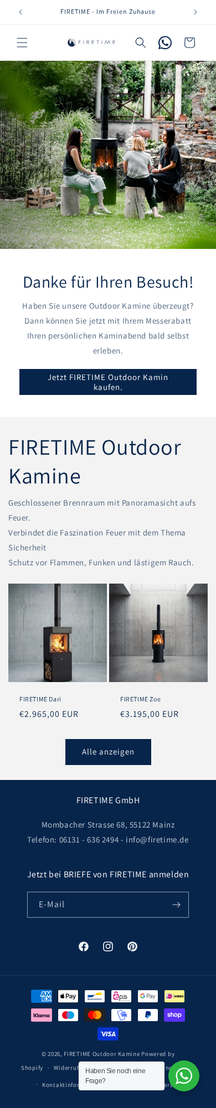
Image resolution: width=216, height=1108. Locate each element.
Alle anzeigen (108, 751)
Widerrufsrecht (75, 1067)
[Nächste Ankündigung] (195, 12)
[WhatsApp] (165, 42)
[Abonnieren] (176, 905)
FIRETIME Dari (40, 699)
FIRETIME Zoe (140, 699)
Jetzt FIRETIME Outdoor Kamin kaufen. (108, 382)
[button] (22, 42)
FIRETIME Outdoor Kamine (102, 1054)
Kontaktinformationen (74, 1085)
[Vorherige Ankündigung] (20, 12)
